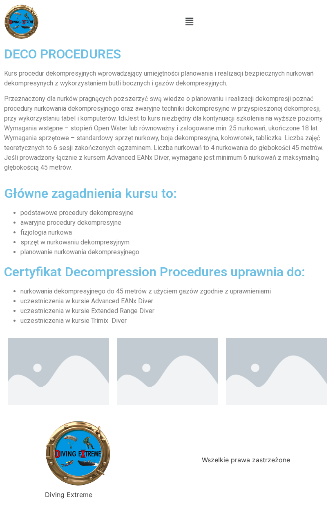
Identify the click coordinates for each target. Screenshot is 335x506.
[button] (189, 21)
